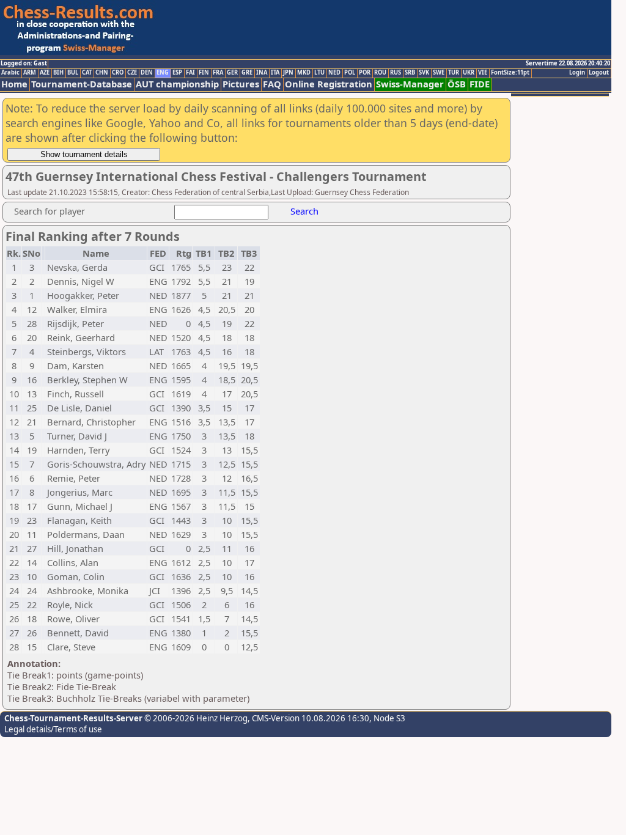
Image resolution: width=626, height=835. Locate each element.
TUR (453, 72)
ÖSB (456, 84)
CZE (132, 72)
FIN (204, 72)
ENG (162, 72)
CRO (117, 72)
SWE (438, 72)
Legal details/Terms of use (53, 729)
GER (232, 72)
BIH (58, 72)
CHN (101, 72)
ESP (177, 72)
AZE (45, 72)
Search (304, 211)
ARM (29, 72)
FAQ (272, 84)
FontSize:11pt (510, 72)
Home (14, 84)
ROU (380, 72)
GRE (246, 72)
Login (577, 72)
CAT (87, 72)
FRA (218, 72)
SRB (410, 72)
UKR (468, 72)
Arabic (10, 72)
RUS (395, 72)
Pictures (241, 84)
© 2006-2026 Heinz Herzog (195, 718)
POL (349, 72)
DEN (147, 72)
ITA (275, 72)
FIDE (480, 84)
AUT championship (177, 84)
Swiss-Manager (410, 84)
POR (364, 72)
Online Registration (328, 84)
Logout (599, 72)
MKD (304, 72)
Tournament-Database (81, 84)
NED (334, 72)
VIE (482, 72)
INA (261, 72)
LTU (319, 72)
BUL (72, 72)
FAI (190, 72)
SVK (424, 72)
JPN (288, 72)
